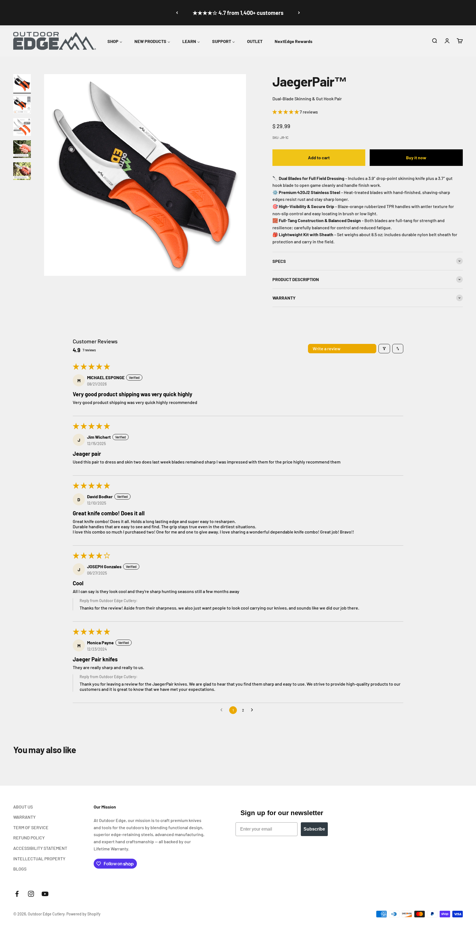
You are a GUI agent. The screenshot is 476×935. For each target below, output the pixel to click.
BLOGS (19, 868)
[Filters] (384, 348)
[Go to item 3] (22, 128)
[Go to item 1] (22, 83)
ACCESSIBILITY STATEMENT (40, 848)
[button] (434, 41)
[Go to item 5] (22, 172)
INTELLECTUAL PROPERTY (39, 858)
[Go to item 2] (22, 105)
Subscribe (314, 829)
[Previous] (177, 12)
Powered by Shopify (83, 914)
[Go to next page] (253, 710)
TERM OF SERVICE (30, 827)
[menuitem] (115, 40)
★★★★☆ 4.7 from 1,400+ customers (238, 12)
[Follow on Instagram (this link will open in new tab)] (31, 894)
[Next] (299, 12)
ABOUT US (23, 806)
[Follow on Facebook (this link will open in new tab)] (17, 894)
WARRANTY (24, 817)
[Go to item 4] (22, 150)
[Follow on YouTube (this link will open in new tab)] (45, 894)
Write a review (326, 348)
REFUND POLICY (29, 837)
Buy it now (416, 157)
